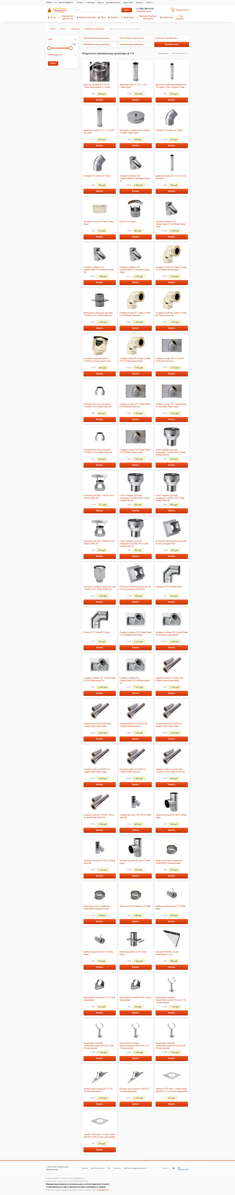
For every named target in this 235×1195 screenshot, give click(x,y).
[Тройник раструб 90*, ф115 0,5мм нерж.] (172, 802)
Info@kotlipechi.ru (102, 1190)
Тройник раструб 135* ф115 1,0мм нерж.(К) (99, 861)
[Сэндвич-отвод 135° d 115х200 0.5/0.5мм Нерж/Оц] (172, 345)
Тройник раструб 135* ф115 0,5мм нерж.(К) (135, 816)
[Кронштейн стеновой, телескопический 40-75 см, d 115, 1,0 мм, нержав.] (136, 1030)
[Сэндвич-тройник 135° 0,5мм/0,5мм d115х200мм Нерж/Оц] (100, 254)
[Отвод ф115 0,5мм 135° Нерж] (172, 117)
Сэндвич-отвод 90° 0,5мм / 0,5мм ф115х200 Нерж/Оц (171, 314)
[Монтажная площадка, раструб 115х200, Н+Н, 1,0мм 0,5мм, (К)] (100, 300)
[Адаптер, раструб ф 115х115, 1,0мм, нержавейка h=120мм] (100, 72)
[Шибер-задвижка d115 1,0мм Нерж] (136, 939)
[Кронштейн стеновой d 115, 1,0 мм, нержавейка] (100, 984)
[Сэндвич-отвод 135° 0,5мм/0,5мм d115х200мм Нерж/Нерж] (136, 437)
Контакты (139, 2)
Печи (103, 17)
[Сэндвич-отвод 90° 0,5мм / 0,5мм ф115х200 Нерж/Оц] (172, 300)
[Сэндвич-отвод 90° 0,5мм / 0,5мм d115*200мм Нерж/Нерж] (136, 345)
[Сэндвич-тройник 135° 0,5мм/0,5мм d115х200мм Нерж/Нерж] (136, 254)
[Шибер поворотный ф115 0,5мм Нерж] (100, 939)
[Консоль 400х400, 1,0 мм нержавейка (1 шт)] (172, 939)
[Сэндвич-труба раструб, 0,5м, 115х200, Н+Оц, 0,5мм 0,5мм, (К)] (172, 756)
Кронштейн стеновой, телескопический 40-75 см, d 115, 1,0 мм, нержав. (135, 1045)
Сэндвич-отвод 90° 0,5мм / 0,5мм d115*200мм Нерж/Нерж (135, 359)
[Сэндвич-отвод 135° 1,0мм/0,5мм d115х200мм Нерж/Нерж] (172, 391)
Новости (100, 2)
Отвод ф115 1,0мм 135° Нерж (97, 176)
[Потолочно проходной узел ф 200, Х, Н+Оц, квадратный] (172, 528)
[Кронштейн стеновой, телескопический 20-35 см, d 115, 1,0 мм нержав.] (172, 984)
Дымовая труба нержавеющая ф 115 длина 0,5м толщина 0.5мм (171, 85)
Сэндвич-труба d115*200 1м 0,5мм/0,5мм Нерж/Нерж (169, 724)
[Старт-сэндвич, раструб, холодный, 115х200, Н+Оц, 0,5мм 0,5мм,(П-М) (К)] (136, 482)
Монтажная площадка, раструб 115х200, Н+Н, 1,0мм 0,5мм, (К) (98, 314)
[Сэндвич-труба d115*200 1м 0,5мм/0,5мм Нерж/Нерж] (172, 711)
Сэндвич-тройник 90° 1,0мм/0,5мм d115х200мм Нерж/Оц (100, 679)
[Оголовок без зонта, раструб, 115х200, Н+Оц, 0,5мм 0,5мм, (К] (100, 437)
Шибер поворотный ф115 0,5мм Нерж (98, 953)
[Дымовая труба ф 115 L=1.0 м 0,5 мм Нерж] (100, 117)
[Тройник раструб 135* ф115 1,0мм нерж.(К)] (100, 847)
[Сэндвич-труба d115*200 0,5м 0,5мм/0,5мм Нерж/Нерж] (172, 665)
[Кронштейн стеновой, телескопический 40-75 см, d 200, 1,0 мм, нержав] (172, 1030)
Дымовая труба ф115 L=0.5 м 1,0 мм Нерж (171, 177)
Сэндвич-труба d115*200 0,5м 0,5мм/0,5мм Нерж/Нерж (169, 679)
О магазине (90, 2)
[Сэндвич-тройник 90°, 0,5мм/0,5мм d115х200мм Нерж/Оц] (136, 665)
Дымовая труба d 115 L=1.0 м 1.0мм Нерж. (133, 85)
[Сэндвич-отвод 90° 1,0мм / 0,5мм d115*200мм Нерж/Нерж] (172, 254)
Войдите (49, 2)
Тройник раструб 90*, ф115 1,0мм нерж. (135, 861)
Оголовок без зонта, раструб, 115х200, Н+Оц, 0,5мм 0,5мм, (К (98, 451)
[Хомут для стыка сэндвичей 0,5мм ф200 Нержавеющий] (172, 847)
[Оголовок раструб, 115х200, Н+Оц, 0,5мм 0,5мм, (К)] (100, 528)
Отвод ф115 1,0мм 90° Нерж (96, 632)
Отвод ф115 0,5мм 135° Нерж (169, 130)
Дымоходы (129, 17)
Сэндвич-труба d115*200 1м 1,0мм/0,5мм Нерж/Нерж (97, 770)
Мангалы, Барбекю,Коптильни (148, 17)
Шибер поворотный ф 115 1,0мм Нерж (170, 907)
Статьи (148, 2)
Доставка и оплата (113, 2)
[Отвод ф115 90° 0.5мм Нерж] (172, 574)
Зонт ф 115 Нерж (127, 221)
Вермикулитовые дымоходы (97, 44)
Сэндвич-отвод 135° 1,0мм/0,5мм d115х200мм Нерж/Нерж (171, 405)
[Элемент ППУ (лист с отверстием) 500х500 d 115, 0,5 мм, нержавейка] (172, 1076)
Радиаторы (168, 17)
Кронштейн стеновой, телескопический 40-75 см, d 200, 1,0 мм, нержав (171, 1045)
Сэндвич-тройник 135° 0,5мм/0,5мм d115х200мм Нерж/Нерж (135, 269)
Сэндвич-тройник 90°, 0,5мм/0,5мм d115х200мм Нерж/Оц (135, 680)
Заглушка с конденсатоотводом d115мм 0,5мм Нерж (135, 131)
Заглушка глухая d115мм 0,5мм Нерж (98, 222)
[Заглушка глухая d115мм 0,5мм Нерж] (100, 208)
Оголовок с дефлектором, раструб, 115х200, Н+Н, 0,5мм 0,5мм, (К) (100, 587)
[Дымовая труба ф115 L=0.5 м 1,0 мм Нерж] (172, 163)
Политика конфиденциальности (135, 1168)
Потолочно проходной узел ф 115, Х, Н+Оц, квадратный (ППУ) (135, 587)
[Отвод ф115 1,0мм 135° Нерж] (100, 163)
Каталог (80, 2)
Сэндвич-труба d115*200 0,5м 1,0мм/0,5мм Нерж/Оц (133, 724)
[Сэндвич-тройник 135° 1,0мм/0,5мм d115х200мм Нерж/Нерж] (172, 208)
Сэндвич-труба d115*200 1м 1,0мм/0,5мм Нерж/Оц (133, 770)
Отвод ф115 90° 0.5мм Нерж (169, 586)
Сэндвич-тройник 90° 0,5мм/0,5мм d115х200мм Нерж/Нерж (136, 633)
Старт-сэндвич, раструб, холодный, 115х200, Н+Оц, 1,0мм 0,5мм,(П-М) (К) (170, 452)
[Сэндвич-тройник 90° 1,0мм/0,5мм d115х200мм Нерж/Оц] (100, 665)
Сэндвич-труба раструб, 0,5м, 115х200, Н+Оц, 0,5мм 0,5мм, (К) (170, 770)
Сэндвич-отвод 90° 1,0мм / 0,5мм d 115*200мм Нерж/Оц (135, 314)
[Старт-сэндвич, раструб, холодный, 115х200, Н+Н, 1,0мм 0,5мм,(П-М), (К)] (172, 482)
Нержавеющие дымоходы (94, 29)
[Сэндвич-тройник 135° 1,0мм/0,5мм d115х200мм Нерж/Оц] (136, 163)
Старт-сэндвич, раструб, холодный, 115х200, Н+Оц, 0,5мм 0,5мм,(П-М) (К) (134, 498)
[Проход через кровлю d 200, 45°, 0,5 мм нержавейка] (136, 1076)
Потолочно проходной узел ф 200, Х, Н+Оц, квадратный (171, 542)
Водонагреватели (87, 17)
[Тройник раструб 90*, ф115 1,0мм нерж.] (136, 847)
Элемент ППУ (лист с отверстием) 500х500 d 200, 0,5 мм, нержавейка (100, 1135)
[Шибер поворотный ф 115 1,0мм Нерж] (172, 893)
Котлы (53, 17)
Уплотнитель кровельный (131, 38)
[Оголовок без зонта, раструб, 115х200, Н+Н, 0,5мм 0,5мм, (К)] (100, 391)
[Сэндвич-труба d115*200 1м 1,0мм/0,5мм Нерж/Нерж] (100, 756)
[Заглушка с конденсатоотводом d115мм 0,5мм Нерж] (136, 117)
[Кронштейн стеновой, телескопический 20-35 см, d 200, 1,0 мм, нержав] (100, 1030)
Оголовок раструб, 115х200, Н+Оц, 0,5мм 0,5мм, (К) (99, 542)
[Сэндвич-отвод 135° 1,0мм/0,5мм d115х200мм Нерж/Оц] (136, 391)
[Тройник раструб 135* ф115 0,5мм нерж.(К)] (136, 802)
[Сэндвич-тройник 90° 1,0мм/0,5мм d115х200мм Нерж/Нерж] (172, 619)
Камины (114, 17)
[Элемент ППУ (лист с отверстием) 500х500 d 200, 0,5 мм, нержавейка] (100, 1121)
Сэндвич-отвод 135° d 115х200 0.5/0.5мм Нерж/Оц (170, 359)
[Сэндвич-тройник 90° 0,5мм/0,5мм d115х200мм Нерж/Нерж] (136, 619)
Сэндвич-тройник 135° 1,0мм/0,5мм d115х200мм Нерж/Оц (135, 178)
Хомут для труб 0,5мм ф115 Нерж (135, 906)
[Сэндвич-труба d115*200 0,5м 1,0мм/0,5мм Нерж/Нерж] (100, 711)
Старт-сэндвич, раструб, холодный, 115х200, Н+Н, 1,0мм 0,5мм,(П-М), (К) (170, 498)
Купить (99, 100)
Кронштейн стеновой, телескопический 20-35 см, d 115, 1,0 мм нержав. (171, 1000)
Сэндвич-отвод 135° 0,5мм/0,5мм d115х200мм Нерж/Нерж (135, 451)
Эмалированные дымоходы (96, 38)
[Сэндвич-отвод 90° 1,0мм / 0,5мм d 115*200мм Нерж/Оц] (136, 300)
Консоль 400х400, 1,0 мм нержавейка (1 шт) (167, 953)
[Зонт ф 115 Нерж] (136, 208)
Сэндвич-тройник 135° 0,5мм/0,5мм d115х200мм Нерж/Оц (99, 269)
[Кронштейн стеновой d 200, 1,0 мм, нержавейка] (136, 984)
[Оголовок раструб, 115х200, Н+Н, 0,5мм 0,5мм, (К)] (100, 482)
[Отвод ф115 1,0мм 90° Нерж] (100, 619)
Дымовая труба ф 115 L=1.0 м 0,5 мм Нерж (99, 131)
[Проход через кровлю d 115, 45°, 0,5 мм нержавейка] (100, 1076)
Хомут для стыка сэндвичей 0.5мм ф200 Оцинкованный (97, 907)
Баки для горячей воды (166, 38)
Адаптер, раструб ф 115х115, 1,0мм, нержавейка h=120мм (97, 85)
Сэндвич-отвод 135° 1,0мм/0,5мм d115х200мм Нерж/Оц (135, 405)
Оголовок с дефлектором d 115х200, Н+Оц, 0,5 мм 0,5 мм (97, 359)
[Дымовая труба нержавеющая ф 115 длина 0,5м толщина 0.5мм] (172, 72)
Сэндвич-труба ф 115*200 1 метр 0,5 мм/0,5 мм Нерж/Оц (99, 816)
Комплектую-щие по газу (68, 17)
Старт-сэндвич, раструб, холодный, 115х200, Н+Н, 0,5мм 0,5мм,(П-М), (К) (134, 543)
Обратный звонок (143, 11)
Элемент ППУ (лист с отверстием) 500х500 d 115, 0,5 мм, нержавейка (172, 1090)
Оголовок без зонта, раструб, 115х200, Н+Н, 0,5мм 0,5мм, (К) (98, 405)
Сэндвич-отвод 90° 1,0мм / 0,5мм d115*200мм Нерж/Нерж (171, 268)
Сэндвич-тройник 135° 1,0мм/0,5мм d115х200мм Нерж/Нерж (171, 224)
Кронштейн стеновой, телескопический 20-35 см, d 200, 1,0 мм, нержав (99, 1045)
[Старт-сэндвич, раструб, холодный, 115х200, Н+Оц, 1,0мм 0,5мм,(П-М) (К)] (172, 437)
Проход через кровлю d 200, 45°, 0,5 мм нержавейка (134, 1090)
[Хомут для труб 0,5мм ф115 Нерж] (136, 893)
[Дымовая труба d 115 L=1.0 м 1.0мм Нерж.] (136, 72)
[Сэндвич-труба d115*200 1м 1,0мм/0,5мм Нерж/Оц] (136, 756)
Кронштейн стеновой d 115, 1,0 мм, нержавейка (99, 998)
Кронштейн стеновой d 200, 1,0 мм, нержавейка (135, 998)
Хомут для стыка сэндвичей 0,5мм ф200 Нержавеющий (169, 861)
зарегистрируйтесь (66, 2)
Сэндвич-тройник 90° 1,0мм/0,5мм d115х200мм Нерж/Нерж (172, 633)
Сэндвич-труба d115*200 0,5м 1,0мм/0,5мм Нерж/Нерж (97, 724)
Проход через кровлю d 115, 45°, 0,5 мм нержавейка (98, 1090)
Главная (52, 29)
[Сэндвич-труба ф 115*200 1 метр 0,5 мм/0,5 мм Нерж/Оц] (100, 802)
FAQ (109, 1168)
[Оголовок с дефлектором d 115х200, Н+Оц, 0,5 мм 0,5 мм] (100, 345)
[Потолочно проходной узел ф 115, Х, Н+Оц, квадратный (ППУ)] (136, 574)
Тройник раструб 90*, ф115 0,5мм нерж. (171, 816)
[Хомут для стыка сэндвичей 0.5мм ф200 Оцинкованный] (100, 893)
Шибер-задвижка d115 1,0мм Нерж (133, 953)
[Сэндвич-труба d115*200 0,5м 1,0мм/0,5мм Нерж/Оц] (136, 711)
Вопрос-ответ (128, 2)
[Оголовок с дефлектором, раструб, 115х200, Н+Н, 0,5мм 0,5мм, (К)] (100, 574)
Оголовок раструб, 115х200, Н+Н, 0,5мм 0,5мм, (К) (99, 496)
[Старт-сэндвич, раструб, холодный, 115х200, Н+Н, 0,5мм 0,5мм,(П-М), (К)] (136, 528)
